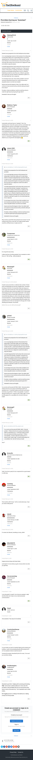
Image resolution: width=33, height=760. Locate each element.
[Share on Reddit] (14, 747)
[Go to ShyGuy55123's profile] (4, 36)
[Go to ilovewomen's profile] (4, 235)
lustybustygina (11, 665)
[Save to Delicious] (11, 747)
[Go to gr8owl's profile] (4, 317)
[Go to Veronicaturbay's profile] (4, 577)
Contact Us (20, 752)
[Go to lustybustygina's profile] (4, 667)
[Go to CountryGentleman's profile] (4, 631)
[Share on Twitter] (2, 747)
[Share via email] (18, 747)
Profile (8, 46)
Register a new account (16, 721)
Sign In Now (16, 730)
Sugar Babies (9, 10)
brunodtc (10, 453)
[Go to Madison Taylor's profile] (4, 106)
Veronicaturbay (12, 576)
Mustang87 (10, 266)
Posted (7, 50)
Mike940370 (11, 543)
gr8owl (9, 315)
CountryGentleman (13, 629)
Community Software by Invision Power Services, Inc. (16, 757)
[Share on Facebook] (4, 747)
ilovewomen (11, 233)
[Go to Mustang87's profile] (4, 268)
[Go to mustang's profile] (4, 485)
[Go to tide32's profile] (4, 515)
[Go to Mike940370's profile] (4, 544)
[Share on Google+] (7, 747)
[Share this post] (30, 50)
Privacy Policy (13, 752)
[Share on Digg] (9, 747)
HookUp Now (16, 10)
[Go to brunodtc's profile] (4, 454)
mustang (10, 483)
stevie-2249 (11, 148)
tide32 (9, 514)
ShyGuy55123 (9, 22)
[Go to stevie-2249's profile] (4, 149)
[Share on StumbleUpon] (16, 747)
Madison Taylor (12, 105)
